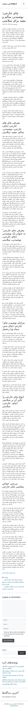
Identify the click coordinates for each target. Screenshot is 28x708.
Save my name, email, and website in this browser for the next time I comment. (14, 634)
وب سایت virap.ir (9, 4)
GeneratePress (14, 705)
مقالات (6, 577)
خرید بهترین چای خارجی (8, 572)
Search (4, 650)
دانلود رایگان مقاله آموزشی (9, 684)
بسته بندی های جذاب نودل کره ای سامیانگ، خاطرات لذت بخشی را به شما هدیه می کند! (12, 582)
